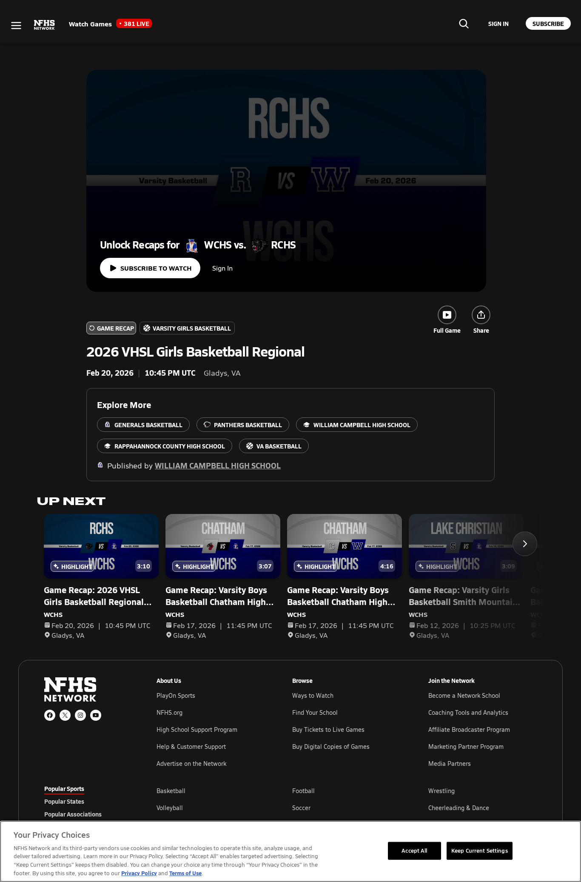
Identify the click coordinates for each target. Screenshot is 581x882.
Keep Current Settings (479, 850)
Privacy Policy (139, 873)
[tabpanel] (347, 807)
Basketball (171, 791)
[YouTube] (95, 715)
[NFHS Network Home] (44, 25)
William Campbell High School (218, 465)
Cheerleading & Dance (458, 808)
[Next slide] (525, 543)
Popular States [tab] (64, 801)
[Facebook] (49, 715)
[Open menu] (16, 25)
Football (303, 791)
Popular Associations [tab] (73, 814)
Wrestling (441, 791)
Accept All (414, 850)
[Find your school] (463, 23)
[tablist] (86, 801)
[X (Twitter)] (65, 715)
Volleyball (170, 808)
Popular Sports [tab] (64, 788)
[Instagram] (80, 715)
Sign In (222, 267)
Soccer (301, 808)
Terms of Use (185, 873)
